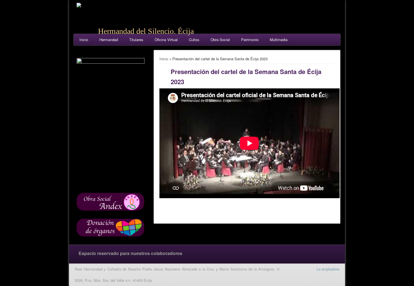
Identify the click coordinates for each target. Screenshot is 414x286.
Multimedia (279, 39)
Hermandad (108, 39)
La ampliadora (328, 269)
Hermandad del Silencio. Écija (146, 31)
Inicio (83, 39)
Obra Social (220, 39)
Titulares (136, 39)
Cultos (194, 39)
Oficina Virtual (166, 39)
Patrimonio (250, 39)
